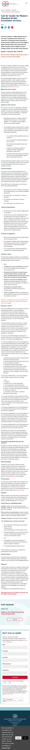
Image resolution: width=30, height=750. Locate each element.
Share (2, 25)
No (9, 682)
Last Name (5, 657)
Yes (5, 682)
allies (10, 642)
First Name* (5, 651)
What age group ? (6, 663)
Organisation (5, 670)
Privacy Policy (6, 748)
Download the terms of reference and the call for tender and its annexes (14, 593)
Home (2, 10)
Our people (7, 10)
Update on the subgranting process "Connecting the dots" (12, 613)
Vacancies (14, 10)
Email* (4, 644)
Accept (18, 738)
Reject (25, 738)
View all (15, 619)
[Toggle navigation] (26, 3)
